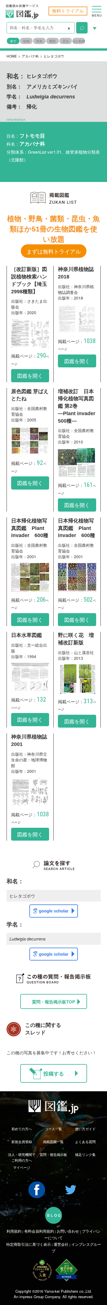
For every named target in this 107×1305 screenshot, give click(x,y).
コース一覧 (53, 1128)
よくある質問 (85, 1141)
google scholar (53, 910)
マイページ (21, 1167)
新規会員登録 (21, 1141)
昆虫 (65, 41)
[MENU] (96, 6)
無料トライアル (68, 10)
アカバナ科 (30, 56)
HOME (12, 56)
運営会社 (61, 1244)
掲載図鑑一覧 (53, 1141)
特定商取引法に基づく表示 (28, 1244)
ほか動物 (78, 41)
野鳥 (39, 41)
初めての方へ (21, 1128)
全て (13, 41)
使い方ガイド (85, 1128)
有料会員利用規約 (39, 1231)
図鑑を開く (30, 375)
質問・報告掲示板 (53, 1154)
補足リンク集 (85, 1154)
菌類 (52, 41)
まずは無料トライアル (54, 251)
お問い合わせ (68, 1231)
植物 (26, 41)
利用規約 (14, 1231)
